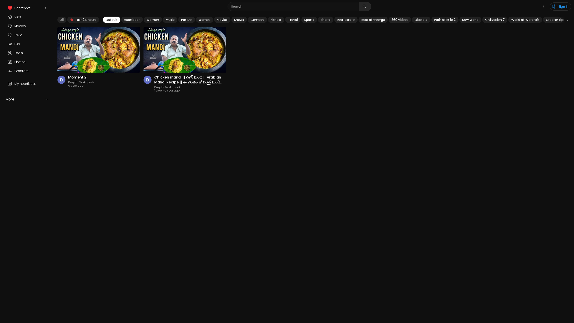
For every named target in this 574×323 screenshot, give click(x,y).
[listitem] (27, 8)
